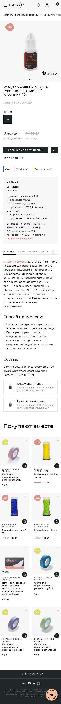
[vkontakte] (23, 683)
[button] (29, 79)
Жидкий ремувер (14, 261)
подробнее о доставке (19, 238)
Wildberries (22, 169)
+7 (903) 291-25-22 (32, 674)
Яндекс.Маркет (43, 169)
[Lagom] (17, 5)
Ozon (8, 169)
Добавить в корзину (24, 465)
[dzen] (38, 683)
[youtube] (29, 683)
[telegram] (34, 683)
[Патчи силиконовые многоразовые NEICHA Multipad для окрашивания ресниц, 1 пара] (14, 560)
